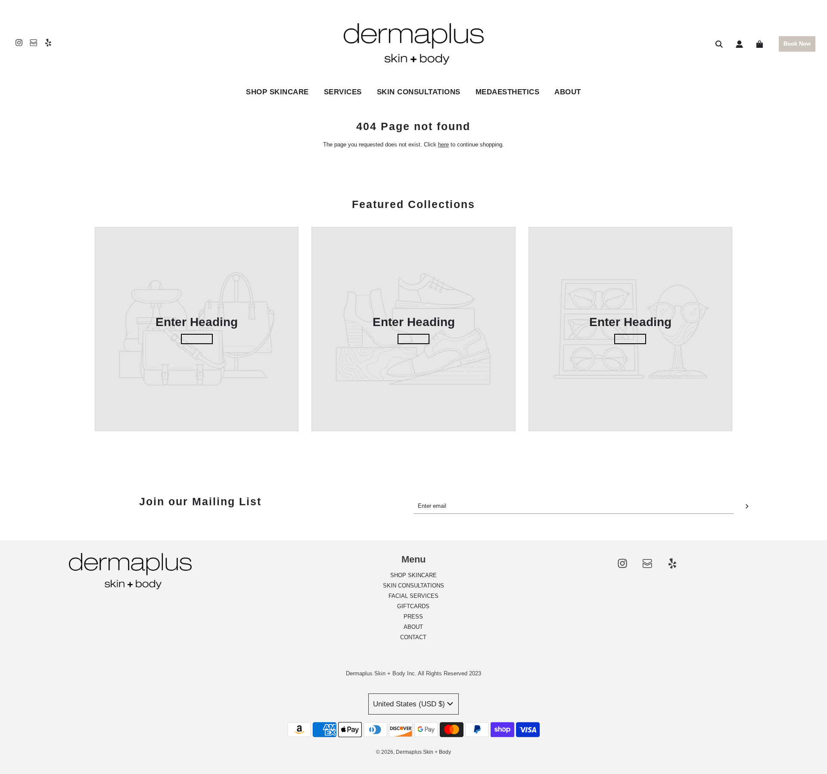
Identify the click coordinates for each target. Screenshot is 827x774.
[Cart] (760, 44)
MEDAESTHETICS (508, 92)
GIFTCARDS (413, 606)
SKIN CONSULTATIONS (418, 92)
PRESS (413, 616)
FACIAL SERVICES (413, 596)
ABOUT (567, 92)
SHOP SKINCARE (413, 575)
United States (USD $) (409, 704)
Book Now (797, 43)
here (443, 144)
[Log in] (739, 44)
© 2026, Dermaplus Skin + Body (413, 752)
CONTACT (413, 637)
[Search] (719, 44)
